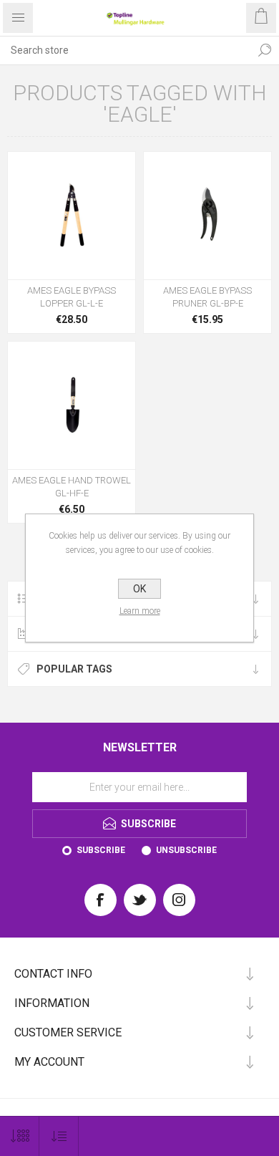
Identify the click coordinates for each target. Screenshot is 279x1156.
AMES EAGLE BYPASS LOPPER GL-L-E (71, 297)
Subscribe (101, 850)
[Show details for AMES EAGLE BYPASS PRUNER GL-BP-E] (207, 215)
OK (139, 588)
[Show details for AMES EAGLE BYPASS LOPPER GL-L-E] (71, 215)
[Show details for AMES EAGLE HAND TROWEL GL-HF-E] (71, 405)
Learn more (139, 611)
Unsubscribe (186, 850)
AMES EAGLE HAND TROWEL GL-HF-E (71, 486)
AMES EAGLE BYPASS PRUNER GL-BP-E (207, 297)
